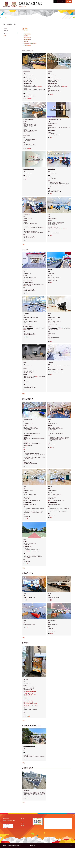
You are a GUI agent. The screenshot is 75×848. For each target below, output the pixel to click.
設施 (5, 35)
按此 (25, 90)
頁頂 (24, 244)
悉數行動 (34, 845)
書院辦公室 (6, 30)
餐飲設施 (26, 41)
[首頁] (14, 4)
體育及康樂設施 (27, 37)
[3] (29, 98)
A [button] (58, 1)
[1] (26, 98)
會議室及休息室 (27, 39)
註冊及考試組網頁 (39, 86)
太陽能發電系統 (27, 45)
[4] (30, 98)
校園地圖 (5, 28)
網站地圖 (22, 818)
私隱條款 (22, 825)
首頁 (4, 24)
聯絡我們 (22, 820)
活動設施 (26, 35)
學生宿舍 (5, 33)
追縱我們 (7, 827)
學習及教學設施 (27, 34)
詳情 (24, 449)
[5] (31, 98)
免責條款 (22, 823)
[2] (27, 98)
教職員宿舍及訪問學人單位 (30, 43)
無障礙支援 (18, 845)
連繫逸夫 (7, 824)
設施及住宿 (10, 24)
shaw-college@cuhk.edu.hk (10, 820)
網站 (60, 328)
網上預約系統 (28, 551)
